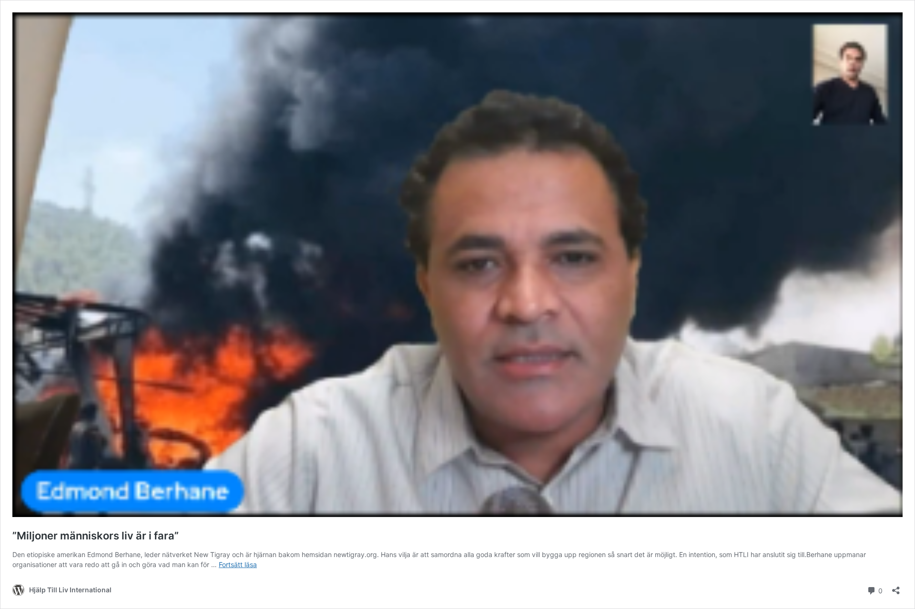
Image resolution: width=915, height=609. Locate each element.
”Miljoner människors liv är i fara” (95, 535)
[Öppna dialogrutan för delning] (896, 587)
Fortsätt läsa (238, 564)
